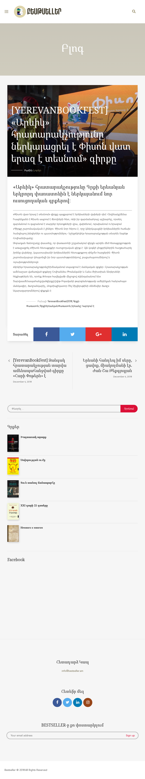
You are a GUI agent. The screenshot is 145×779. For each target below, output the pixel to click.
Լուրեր (37, 170)
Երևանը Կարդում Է (83, 306)
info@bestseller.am (72, 671)
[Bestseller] (37, 12)
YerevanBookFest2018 (60, 301)
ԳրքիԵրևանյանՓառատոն (55, 306)
